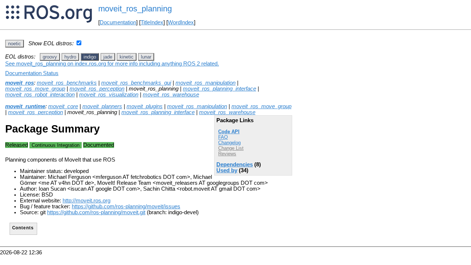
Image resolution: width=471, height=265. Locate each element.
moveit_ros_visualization (108, 95)
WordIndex (181, 22)
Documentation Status (32, 73)
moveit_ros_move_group (35, 89)
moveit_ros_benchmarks (67, 83)
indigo (90, 57)
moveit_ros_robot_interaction (40, 95)
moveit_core (63, 106)
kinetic (127, 57)
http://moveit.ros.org (86, 201)
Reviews (227, 153)
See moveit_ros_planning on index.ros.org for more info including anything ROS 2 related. (112, 64)
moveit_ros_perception (97, 89)
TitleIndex (152, 22)
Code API (229, 131)
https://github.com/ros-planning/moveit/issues (126, 206)
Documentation (118, 22)
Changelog (229, 142)
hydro (70, 57)
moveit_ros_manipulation (206, 83)
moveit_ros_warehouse (171, 95)
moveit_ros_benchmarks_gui (136, 83)
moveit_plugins (145, 106)
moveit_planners (102, 106)
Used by (226, 170)
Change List (231, 148)
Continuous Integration (55, 145)
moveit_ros (19, 83)
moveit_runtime (25, 106)
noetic (14, 43)
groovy (50, 57)
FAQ (223, 137)
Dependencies (234, 164)
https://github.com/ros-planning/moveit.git (96, 212)
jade (107, 57)
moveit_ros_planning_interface (219, 89)
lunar (146, 57)
